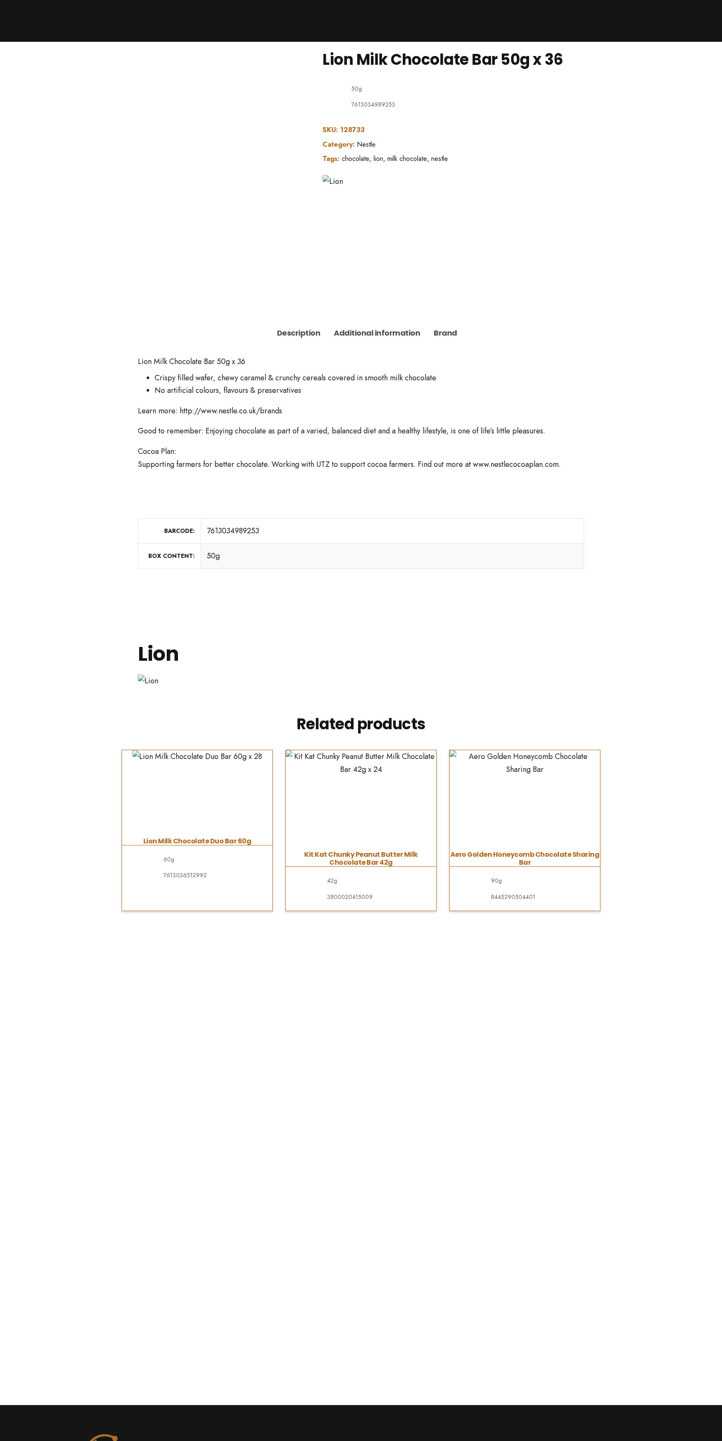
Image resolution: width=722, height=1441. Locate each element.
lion (378, 158)
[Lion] (333, 181)
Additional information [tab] (377, 333)
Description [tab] (298, 333)
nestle (439, 158)
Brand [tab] (445, 333)
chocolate (355, 158)
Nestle (366, 144)
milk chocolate (407, 158)
